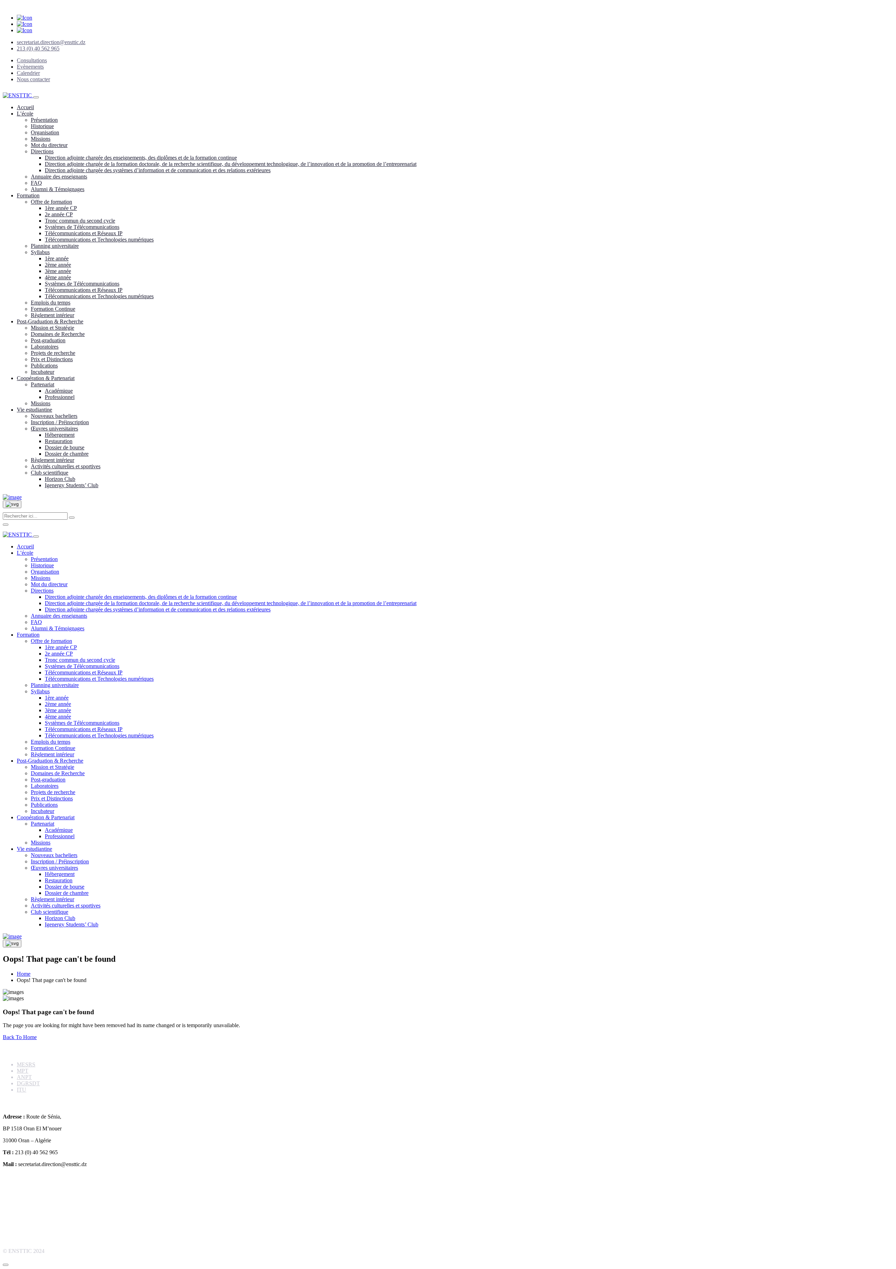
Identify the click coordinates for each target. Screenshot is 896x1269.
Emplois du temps (50, 303)
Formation (28, 195)
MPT (22, 1071)
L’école (25, 114)
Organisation (45, 132)
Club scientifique (49, 473)
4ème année (58, 277)
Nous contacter (33, 79)
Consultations (32, 60)
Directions (42, 151)
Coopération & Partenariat (46, 378)
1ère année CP (61, 208)
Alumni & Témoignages (57, 189)
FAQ (36, 183)
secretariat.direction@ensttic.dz (51, 42)
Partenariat (42, 384)
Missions (40, 139)
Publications (44, 366)
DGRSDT (28, 1083)
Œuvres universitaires (54, 429)
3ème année (58, 271)
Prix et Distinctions (52, 359)
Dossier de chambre (67, 454)
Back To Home (20, 1037)
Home (23, 974)
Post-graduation (48, 340)
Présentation (44, 120)
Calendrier (28, 73)
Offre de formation (51, 202)
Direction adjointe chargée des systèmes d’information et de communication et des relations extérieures (158, 170)
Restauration (58, 441)
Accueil (25, 107)
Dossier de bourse (64, 447)
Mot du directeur (49, 145)
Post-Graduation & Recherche (50, 321)
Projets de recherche (53, 353)
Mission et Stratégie (52, 328)
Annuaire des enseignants (59, 177)
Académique (59, 391)
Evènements (30, 67)
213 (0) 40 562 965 (38, 48)
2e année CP (59, 214)
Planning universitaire (55, 246)
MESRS (26, 1064)
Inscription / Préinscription (60, 422)
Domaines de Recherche (58, 334)
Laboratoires (44, 347)
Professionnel (60, 397)
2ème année (58, 265)
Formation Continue (53, 309)
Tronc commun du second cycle (80, 221)
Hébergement (60, 435)
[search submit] (72, 518)
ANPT (24, 1077)
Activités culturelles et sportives (65, 466)
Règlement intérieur (52, 315)
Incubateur (42, 372)
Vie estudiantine (34, 410)
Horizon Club (60, 479)
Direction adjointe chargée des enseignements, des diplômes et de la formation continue (141, 158)
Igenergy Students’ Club (71, 485)
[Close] (5, 525)
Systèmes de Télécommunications (82, 227)
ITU (21, 1090)
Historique (42, 126)
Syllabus (40, 252)
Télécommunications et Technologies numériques (99, 240)
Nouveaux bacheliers (54, 416)
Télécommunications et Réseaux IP (83, 233)
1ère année (57, 258)
